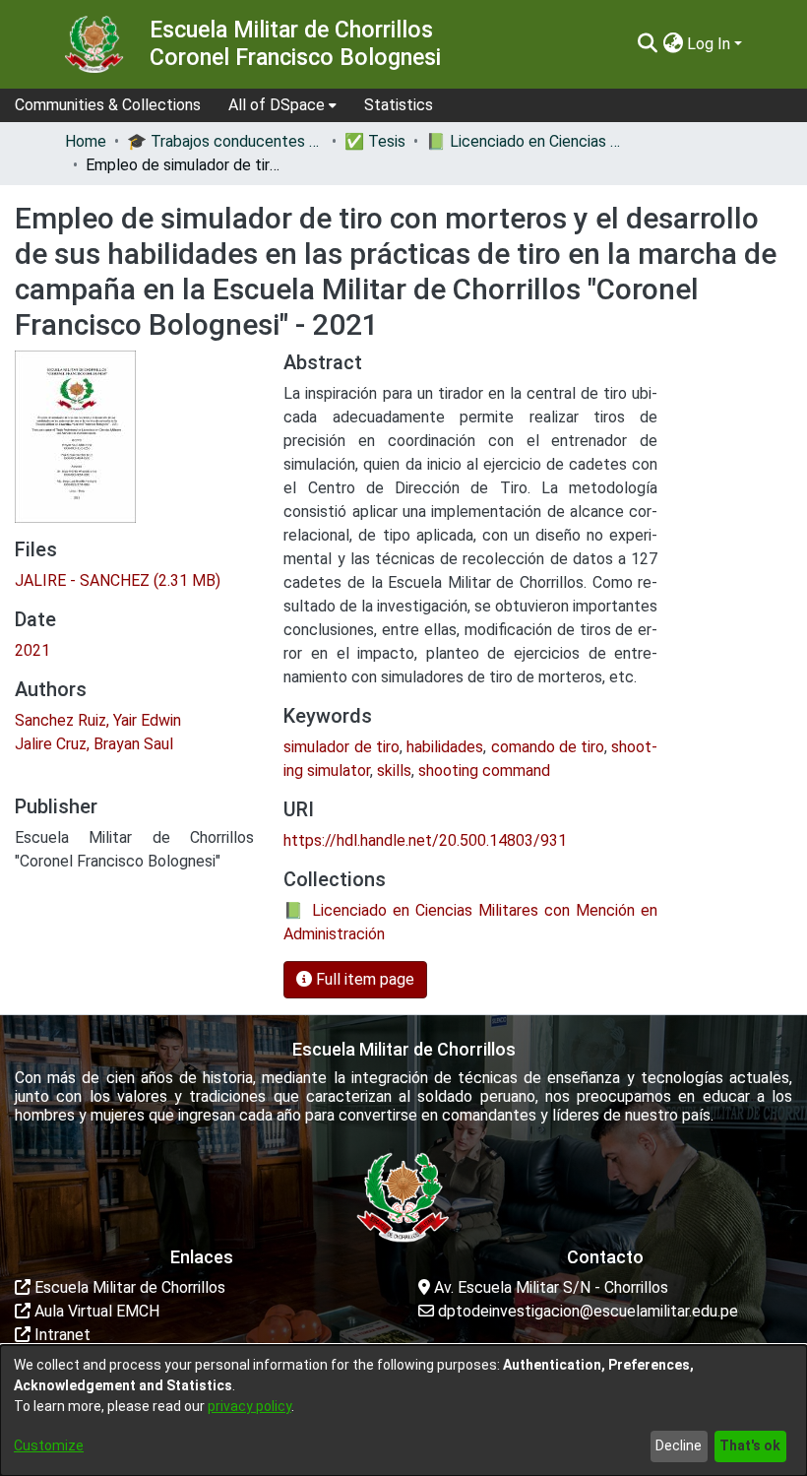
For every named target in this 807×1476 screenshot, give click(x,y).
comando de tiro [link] (548, 747)
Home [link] (85, 141)
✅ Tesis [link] (374, 141)
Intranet (61, 1334)
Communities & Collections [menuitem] (108, 105)
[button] (647, 44)
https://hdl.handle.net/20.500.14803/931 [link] (425, 840)
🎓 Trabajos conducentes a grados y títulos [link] (225, 141)
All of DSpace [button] (276, 105)
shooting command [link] (484, 770)
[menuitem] (282, 105)
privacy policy (249, 1406)
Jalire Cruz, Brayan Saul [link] (94, 744)
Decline (678, 1445)
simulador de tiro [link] (341, 747)
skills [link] (394, 770)
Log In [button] (710, 43)
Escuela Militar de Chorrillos (128, 1287)
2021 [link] (32, 650)
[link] (117, 580)
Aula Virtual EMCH (95, 1311)
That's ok (749, 1445)
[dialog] (403, 1410)
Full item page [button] (363, 979)
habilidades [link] (444, 747)
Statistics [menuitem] (398, 105)
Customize (49, 1445)
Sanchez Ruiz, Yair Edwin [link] (98, 720)
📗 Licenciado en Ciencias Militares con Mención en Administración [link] (524, 141)
